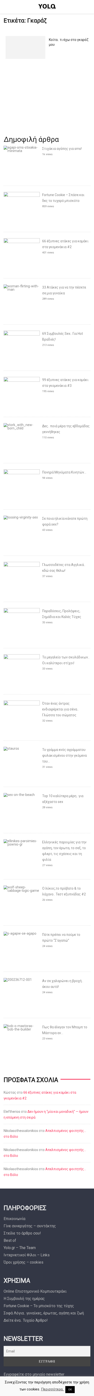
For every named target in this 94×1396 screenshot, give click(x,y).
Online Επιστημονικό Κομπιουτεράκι (35, 1291)
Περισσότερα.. (52, 1389)
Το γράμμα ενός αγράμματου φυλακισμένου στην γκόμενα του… (64, 755)
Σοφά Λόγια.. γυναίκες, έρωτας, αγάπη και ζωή (44, 1313)
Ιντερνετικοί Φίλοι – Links (27, 1255)
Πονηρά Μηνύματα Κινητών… (64, 472)
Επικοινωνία (14, 1218)
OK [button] (70, 1389)
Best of (10, 1240)
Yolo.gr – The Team (20, 1247)
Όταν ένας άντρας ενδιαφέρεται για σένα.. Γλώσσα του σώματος (60, 709)
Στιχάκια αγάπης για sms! (62, 149)
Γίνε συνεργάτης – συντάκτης (30, 1226)
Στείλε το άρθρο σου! (22, 1233)
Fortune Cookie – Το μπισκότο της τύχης (39, 1306)
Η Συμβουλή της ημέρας (24, 1298)
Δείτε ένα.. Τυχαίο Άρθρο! (26, 1320)
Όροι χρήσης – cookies (23, 1262)
